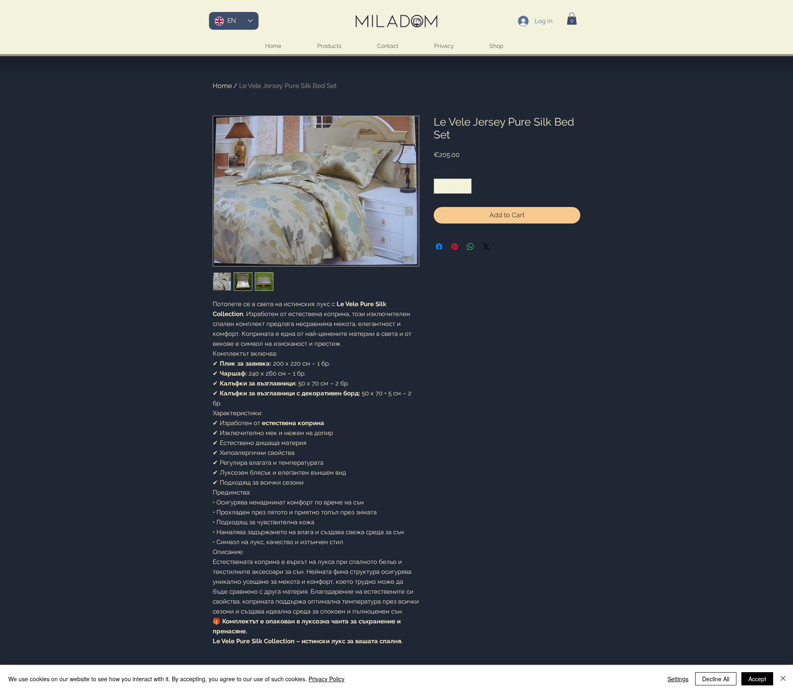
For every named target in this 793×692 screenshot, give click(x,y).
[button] (572, 18)
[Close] (783, 678)
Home (222, 86)
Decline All (715, 679)
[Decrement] (440, 186)
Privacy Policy (326, 679)
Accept (757, 679)
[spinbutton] (452, 186)
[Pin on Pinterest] (455, 247)
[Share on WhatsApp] (470, 247)
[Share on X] (486, 247)
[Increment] (465, 186)
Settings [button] (678, 679)
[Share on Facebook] (439, 247)
